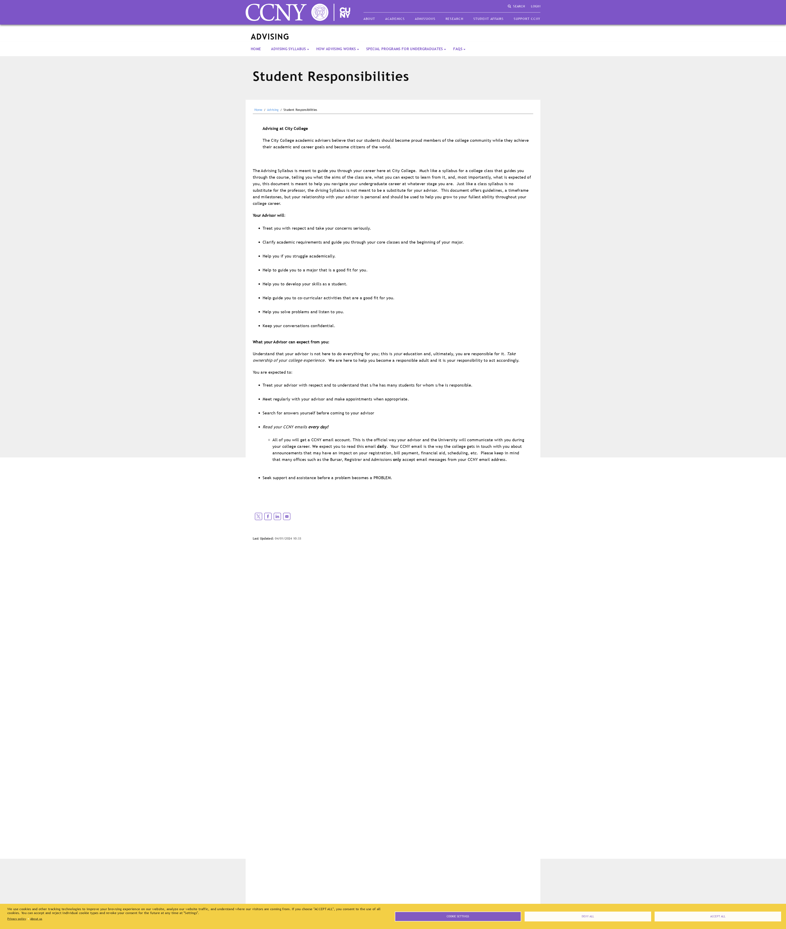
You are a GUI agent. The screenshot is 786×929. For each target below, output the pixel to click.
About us (36, 919)
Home (256, 49)
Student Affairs (488, 19)
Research (454, 19)
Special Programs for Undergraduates (404, 49)
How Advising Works (336, 49)
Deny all (588, 916)
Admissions (425, 19)
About (369, 19)
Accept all (717, 916)
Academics (395, 19)
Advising (273, 110)
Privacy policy (16, 919)
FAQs (457, 49)
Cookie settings (458, 916)
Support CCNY (527, 19)
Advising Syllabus (288, 49)
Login (535, 6)
